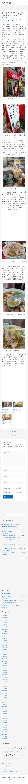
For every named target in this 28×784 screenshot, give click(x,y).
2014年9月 (4, 722)
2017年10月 (4, 686)
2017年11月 (4, 684)
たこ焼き (5, 758)
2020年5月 (4, 652)
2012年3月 (4, 738)
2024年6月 (4, 617)
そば (24, 748)
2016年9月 (4, 706)
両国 (16, 751)
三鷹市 (20, 755)
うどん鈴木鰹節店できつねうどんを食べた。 (12, 537)
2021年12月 (4, 638)
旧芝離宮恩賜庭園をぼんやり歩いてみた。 (12, 524)
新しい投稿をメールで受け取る (12, 492)
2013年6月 (4, 731)
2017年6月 (4, 688)
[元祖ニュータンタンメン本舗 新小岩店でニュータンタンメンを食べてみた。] (7, 404)
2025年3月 (4, 615)
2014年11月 (4, 720)
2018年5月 (4, 672)
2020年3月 (4, 654)
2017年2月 (4, 697)
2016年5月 (4, 709)
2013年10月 (4, 727)
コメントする (5, 20)
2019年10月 (4, 658)
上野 (16, 755)
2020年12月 (4, 645)
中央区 (13, 751)
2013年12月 (4, 725)
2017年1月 (4, 700)
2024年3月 (4, 620)
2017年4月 (4, 693)
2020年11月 (4, 647)
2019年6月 (4, 661)
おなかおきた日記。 (6, 766)
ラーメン (19, 748)
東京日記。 (7, 2)
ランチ (8, 755)
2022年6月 (4, 631)
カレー (9, 751)
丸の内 (12, 748)
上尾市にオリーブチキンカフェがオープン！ (12, 771)
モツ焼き (8, 748)
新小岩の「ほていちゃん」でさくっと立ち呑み (6, 422)
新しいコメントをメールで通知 (12, 488)
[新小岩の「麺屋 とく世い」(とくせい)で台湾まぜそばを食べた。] (18, 404)
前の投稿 (14, 431)
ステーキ (4, 751)
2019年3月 (4, 663)
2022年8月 (4, 629)
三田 (23, 751)
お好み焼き (11, 758)
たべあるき (13, 20)
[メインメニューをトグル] (25, 2)
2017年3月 (4, 695)
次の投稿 (14, 435)
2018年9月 (4, 668)
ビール (20, 751)
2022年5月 (4, 633)
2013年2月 (4, 734)
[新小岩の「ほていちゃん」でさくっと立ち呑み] (7, 417)
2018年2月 (4, 677)
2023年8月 (4, 622)
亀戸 (13, 755)
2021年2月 (4, 643)
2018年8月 (4, 670)
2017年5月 (4, 690)
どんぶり (16, 758)
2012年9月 (4, 736)
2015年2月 (4, 716)
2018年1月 (4, 679)
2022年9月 (4, 626)
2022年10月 (4, 624)
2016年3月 (4, 711)
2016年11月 (4, 702)
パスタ (3, 748)
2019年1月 (4, 665)
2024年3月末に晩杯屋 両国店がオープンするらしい (14, 535)
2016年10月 (4, 704)
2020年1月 (4, 656)
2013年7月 (4, 729)
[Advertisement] (14, 226)
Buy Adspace (5, 528)
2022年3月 (4, 636)
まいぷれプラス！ (6, 769)
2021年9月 (4, 640)
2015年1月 (4, 718)
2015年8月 (4, 713)
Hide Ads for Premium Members (9, 526)
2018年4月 (4, 674)
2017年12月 (4, 681)
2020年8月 (4, 649)
